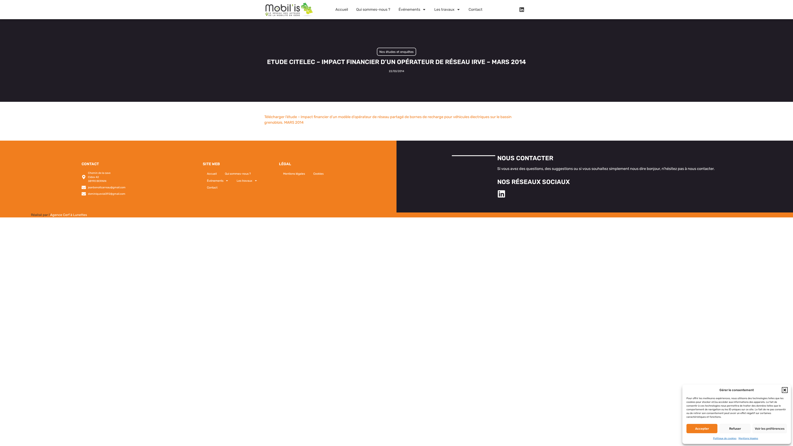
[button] (785, 390)
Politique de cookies (724, 438)
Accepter (702, 429)
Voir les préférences (770, 429)
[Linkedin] (521, 9)
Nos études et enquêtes (396, 52)
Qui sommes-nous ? (373, 9)
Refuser (735, 429)
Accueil (341, 9)
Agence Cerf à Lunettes (68, 215)
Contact (475, 9)
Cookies (318, 174)
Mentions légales (748, 438)
